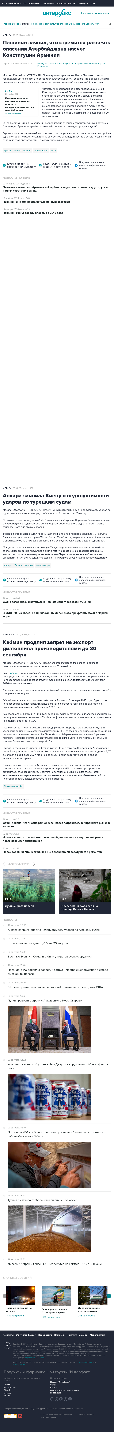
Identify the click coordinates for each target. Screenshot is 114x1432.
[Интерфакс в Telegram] (57, 1399)
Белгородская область (81, 385)
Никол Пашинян (22, 150)
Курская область (37, 385)
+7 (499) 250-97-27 (20, 1364)
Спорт (46, 24)
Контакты (8, 1334)
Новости (80, 24)
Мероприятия (97, 1334)
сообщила (13, 673)
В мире (25, 24)
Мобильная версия (11, 3)
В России (16, 24)
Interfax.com (48, 3)
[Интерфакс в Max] (70, 1399)
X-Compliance (9, 1387)
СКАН (53, 1385)
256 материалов (86, 1315)
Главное (7, 24)
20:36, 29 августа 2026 (23, 488)
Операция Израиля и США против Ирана (54, 1311)
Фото (98, 24)
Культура (54, 24)
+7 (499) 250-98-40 (84, 1362)
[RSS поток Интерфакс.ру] (66, 1399)
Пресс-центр (45, 1334)
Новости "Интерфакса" (60, 1382)
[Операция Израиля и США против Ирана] (56, 1305)
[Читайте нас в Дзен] (52, 1399)
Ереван (7, 150)
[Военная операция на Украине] (20, 1304)
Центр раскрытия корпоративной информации (64, 1391)
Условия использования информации (56, 1415)
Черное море (43, 565)
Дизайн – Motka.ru (86, 1415)
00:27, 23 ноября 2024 (23, 35)
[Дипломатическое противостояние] (92, 1304)
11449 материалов (15, 1315)
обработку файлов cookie (35, 1358)
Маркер (7, 1393)
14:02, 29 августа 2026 (26, 635)
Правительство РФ (13, 786)
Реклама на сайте (77, 1334)
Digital (72, 24)
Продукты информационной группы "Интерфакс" (47, 1372)
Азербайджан (41, 150)
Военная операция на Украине (19, 1310)
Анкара (8, 565)
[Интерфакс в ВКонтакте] (61, 1399)
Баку (53, 150)
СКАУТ (7, 1390)
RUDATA (54, 1388)
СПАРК (7, 1384)
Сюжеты (90, 24)
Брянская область (58, 385)
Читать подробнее (20, 106)
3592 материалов (51, 1317)
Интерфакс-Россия (66, 3)
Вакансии (59, 1334)
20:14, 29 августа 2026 (26, 231)
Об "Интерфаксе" (31, 3)
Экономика (36, 24)
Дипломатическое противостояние (89, 1310)
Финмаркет (83, 3)
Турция (18, 565)
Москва (64, 24)
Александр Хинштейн (15, 385)
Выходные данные (48, 1417)
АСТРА (7, 1396)
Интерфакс (57, 13)
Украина (29, 565)
